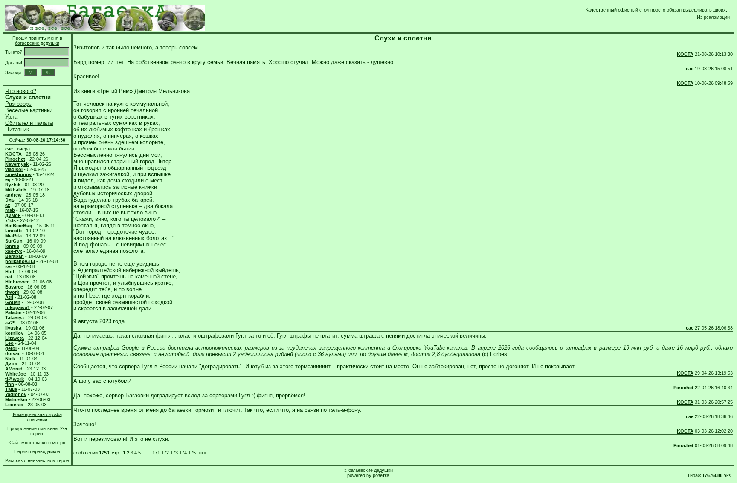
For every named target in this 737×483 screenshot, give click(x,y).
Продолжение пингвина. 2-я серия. (37, 431)
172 (165, 452)
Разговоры (18, 104)
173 (174, 452)
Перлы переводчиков (37, 451)
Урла (11, 116)
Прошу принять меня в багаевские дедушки (37, 40)
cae (689, 68)
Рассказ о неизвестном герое (37, 460)
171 (156, 452)
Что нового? (20, 91)
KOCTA (685, 54)
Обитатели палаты (29, 123)
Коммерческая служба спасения (37, 417)
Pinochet (683, 387)
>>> (202, 452)
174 (183, 452)
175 (192, 452)
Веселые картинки (28, 110)
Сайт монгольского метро (37, 442)
